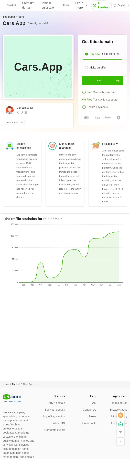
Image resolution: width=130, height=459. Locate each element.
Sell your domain (55, 409)
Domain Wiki (88, 423)
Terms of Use (119, 402)
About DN (59, 423)
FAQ (93, 402)
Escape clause (118, 409)
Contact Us (89, 409)
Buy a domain (56, 402)
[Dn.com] (12, 398)
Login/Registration (54, 416)
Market (11, 5)
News (65, 5)
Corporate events (54, 429)
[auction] (120, 415)
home (6, 384)
